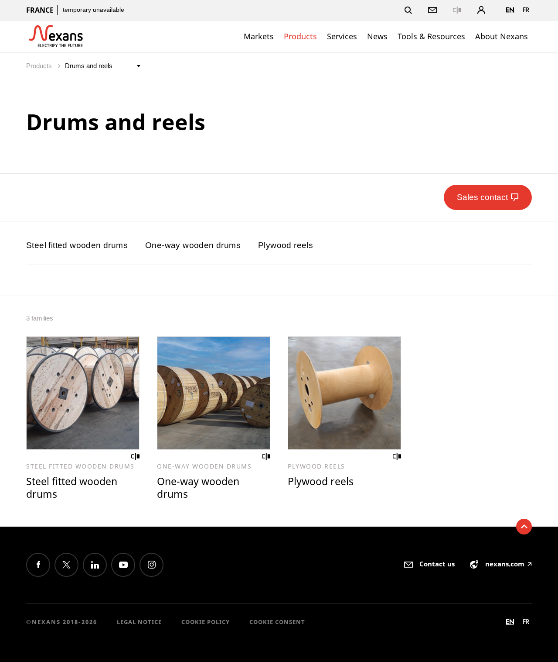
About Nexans (501, 36)
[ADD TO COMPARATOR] (135, 456)
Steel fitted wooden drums (77, 245)
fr (526, 10)
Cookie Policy (205, 622)
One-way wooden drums (193, 245)
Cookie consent (277, 622)
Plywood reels (285, 245)
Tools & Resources (431, 36)
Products (300, 36)
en (510, 10)
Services (342, 36)
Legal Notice (139, 622)
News (377, 36)
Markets (259, 36)
